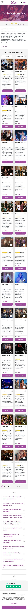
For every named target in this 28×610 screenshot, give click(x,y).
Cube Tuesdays (5, 248)
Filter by (7, 56)
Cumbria (7, 37)
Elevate (3, 391)
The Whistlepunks (6, 320)
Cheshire (3, 37)
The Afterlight (5, 177)
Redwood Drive (18, 320)
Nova (16, 213)
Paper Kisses (5, 426)
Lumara (16, 284)
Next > (17, 486)
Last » (19, 486)
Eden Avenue (5, 284)
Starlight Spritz (18, 462)
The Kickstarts (18, 71)
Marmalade (4, 106)
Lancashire (11, 37)
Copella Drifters (18, 426)
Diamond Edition (19, 142)
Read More (4, 46)
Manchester (16, 37)
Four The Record (18, 248)
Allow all (14, 607)
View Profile (7, 90)
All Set (3, 462)
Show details (14, 603)
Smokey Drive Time (6, 355)
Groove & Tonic (18, 177)
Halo (16, 391)
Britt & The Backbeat (19, 355)
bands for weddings (11, 32)
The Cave (4, 71)
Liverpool (5, 39)
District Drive (5, 142)
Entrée (16, 106)
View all (22, 24)
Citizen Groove (5, 213)
